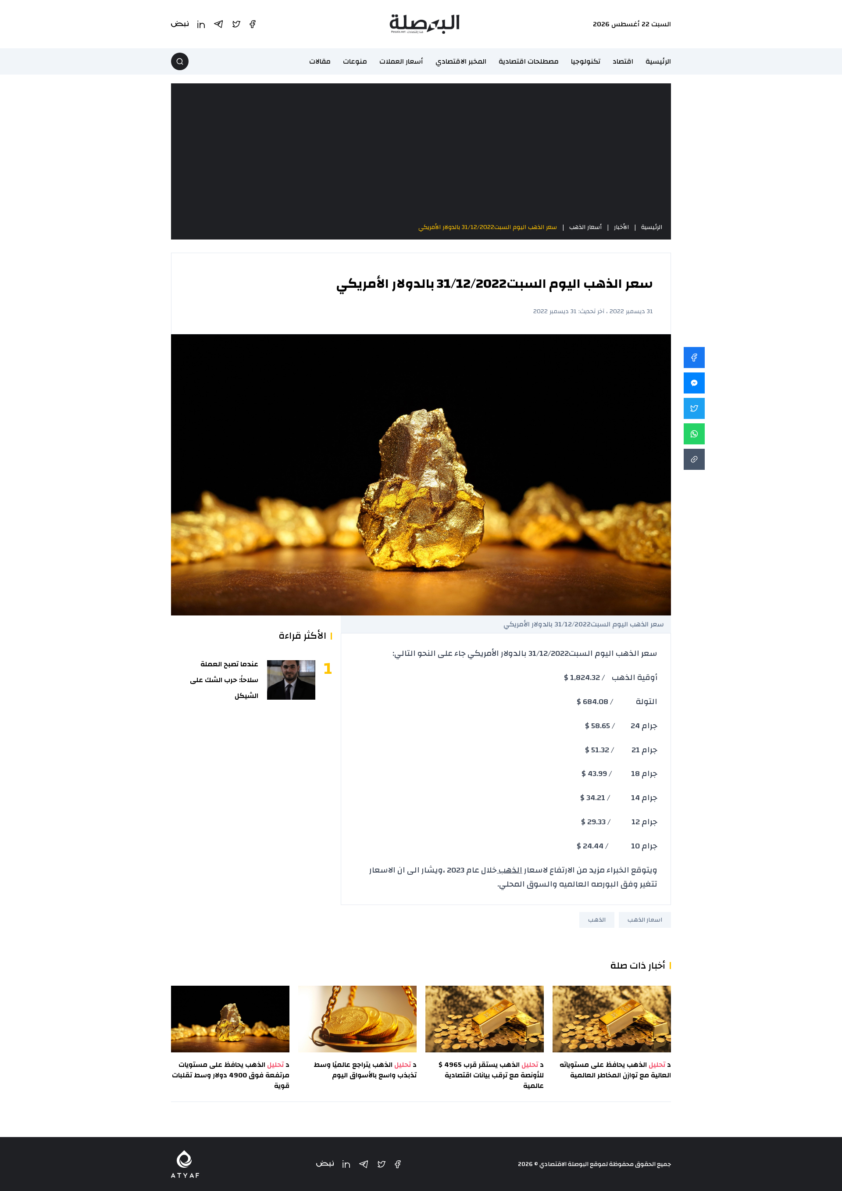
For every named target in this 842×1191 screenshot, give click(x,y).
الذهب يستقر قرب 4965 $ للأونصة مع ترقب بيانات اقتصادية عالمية (491, 1075)
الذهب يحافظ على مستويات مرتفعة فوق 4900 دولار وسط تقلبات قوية (230, 1075)
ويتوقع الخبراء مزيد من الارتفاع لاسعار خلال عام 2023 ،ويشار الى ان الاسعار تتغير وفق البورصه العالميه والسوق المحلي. (513, 877)
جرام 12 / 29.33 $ (619, 822)
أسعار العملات (401, 61)
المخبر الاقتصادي (460, 61)
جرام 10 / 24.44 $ (617, 846)
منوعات (355, 61)
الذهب (509, 870)
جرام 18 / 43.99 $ (619, 773)
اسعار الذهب (645, 920)
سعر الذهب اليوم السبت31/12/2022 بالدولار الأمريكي (487, 227)
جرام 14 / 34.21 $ (618, 797)
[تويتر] (381, 1164)
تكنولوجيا (585, 61)
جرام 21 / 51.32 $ (621, 750)
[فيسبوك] (398, 1164)
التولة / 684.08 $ (617, 701)
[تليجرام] (363, 1164)
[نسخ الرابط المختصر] (694, 459)
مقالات (320, 61)
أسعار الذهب (585, 227)
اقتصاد (623, 61)
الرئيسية (658, 61)
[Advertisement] (421, 152)
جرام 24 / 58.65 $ (621, 726)
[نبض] (325, 1164)
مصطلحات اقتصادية (529, 61)
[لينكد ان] (346, 1164)
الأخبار (621, 227)
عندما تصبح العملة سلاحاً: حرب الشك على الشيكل (224, 680)
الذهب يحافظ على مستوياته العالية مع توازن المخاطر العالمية (615, 1070)
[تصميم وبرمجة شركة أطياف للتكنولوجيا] (185, 1164)
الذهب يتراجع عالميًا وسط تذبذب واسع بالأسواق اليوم (365, 1070)
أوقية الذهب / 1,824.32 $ (610, 677)
